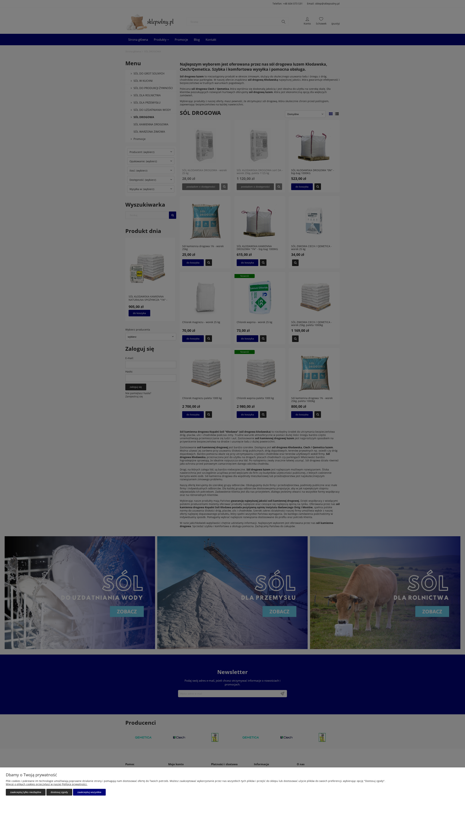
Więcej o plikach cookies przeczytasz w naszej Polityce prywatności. (46, 784)
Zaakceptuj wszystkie (89, 792)
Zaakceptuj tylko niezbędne (25, 792)
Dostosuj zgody (59, 792)
